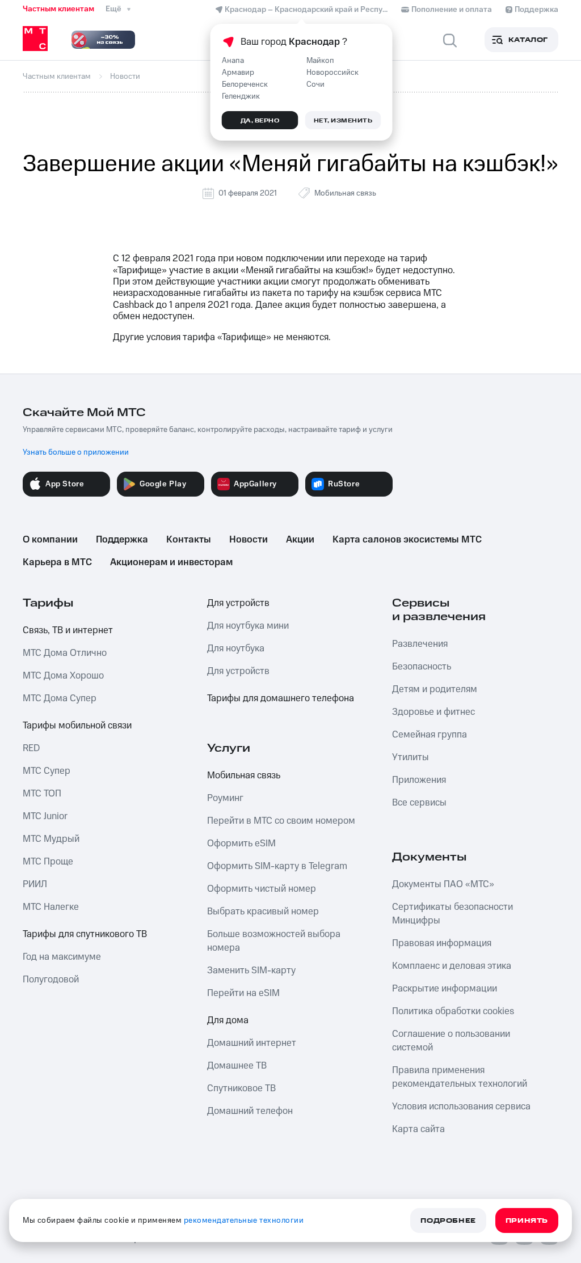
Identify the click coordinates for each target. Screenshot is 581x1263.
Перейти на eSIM (243, 993)
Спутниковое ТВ (241, 1088)
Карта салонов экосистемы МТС (407, 539)
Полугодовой (51, 979)
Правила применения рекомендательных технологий (459, 1077)
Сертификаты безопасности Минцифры (452, 913)
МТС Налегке (51, 907)
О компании (50, 539)
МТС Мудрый (51, 839)
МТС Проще (48, 861)
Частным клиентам (58, 9)
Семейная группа (429, 734)
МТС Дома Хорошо (63, 676)
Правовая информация (441, 943)
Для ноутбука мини (248, 626)
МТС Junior (45, 816)
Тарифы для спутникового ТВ (85, 934)
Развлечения (420, 644)
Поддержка (122, 539)
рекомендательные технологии (244, 1220)
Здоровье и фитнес (433, 712)
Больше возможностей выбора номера (273, 941)
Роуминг (225, 798)
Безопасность (421, 666)
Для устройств (238, 603)
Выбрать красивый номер (263, 911)
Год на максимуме (62, 957)
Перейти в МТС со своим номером (281, 821)
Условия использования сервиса (461, 1106)
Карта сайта (418, 1129)
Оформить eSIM (241, 843)
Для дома (228, 1020)
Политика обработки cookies (453, 1011)
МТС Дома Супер (59, 698)
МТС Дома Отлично (65, 653)
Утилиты (410, 757)
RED (31, 748)
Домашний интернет (251, 1043)
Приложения (419, 780)
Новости (248, 539)
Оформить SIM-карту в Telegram (277, 866)
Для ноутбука (235, 648)
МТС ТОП (42, 793)
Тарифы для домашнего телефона (280, 698)
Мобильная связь (345, 193)
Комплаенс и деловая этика (451, 966)
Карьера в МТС (57, 562)
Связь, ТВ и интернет (68, 630)
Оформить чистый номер (261, 889)
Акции (300, 539)
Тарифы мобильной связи (77, 725)
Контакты (188, 539)
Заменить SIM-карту (251, 970)
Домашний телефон (250, 1111)
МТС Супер (46, 771)
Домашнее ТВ (237, 1066)
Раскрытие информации (444, 988)
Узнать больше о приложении (76, 452)
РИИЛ (35, 884)
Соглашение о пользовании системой (451, 1040)
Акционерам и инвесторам (171, 562)
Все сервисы (419, 802)
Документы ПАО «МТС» (443, 884)
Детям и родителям (434, 689)
